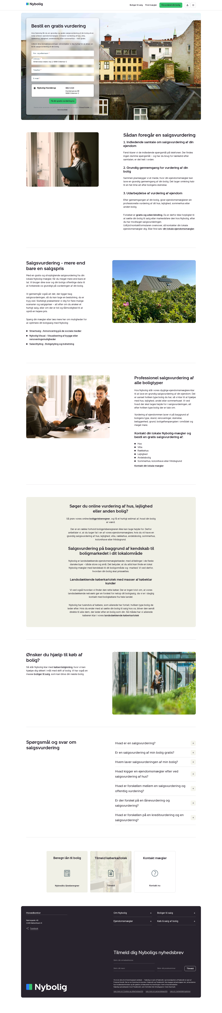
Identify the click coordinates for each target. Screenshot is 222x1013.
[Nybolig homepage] (46, 988)
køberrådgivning (63, 667)
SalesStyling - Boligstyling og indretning (51, 344)
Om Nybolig (120, 912)
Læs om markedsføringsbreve (180, 991)
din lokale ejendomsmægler (178, 228)
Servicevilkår (62, 110)
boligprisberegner (99, 518)
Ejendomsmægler (123, 921)
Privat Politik (84, 107)
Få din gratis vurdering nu (62, 101)
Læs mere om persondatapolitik (156, 991)
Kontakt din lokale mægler (149, 465)
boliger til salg (42, 674)
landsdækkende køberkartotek (121, 615)
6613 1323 (70, 88)
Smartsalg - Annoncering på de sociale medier (55, 331)
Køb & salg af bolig (167, 921)
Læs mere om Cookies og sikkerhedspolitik (128, 991)
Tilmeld (190, 968)
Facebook (34, 928)
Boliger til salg (165, 912)
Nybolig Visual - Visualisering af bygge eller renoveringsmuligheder (53, 337)
